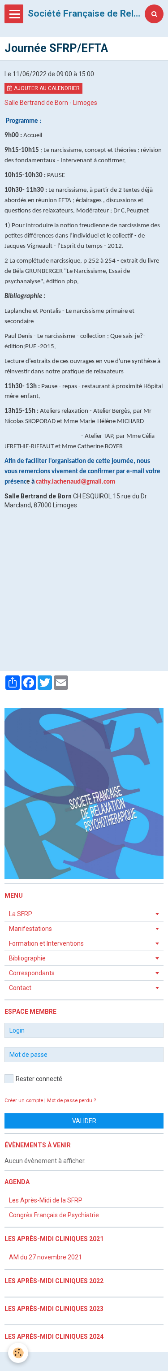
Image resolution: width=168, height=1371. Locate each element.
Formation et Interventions (46, 943)
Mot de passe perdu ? (71, 1100)
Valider (84, 1120)
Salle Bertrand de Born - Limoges (50, 102)
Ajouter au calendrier (46, 88)
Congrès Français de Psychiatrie (54, 1215)
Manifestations (30, 928)
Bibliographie (27, 958)
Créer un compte (23, 1100)
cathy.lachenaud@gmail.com (75, 482)
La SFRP (20, 913)
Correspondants (32, 973)
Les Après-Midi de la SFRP (45, 1200)
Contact (20, 987)
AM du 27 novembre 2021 (45, 1257)
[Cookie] (18, 1353)
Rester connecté (39, 1078)
